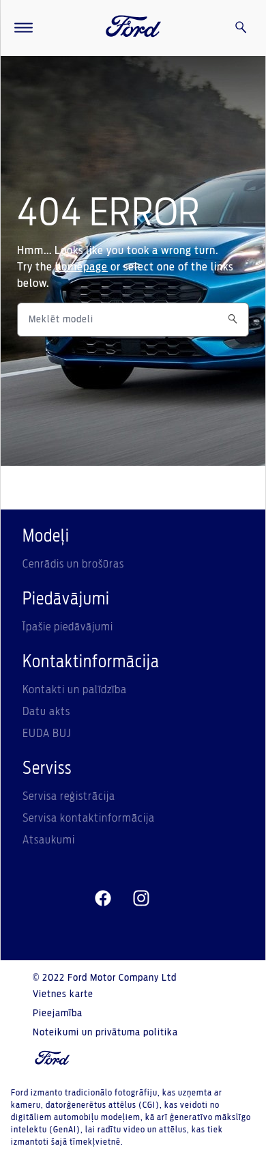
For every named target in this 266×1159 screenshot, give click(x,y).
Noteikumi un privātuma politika (105, 1032)
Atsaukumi (49, 840)
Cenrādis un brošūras (73, 564)
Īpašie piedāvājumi (68, 627)
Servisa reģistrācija (69, 796)
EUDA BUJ (47, 733)
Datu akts (46, 711)
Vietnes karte (63, 994)
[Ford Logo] (133, 28)
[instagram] (141, 898)
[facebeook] (103, 898)
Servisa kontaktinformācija (89, 818)
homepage (81, 267)
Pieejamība (58, 1013)
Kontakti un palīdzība (75, 689)
